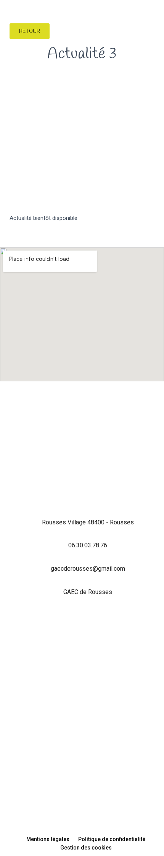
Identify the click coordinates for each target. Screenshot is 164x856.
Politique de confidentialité (111, 839)
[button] (156, 21)
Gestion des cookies (86, 848)
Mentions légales (47, 839)
